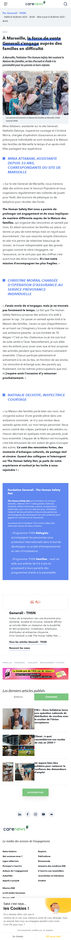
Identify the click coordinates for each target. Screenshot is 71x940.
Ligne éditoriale (11, 861)
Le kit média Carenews (14, 893)
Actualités (8, 875)
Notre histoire (10, 851)
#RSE (5, 32)
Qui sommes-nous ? (12, 856)
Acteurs (18, 696)
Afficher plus (35, 792)
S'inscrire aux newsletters (51, 871)
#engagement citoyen (52, 663)
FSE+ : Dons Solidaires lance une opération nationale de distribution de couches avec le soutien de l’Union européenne (51, 716)
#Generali (20, 663)
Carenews (51, 696)
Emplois (42, 851)
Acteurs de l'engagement (15, 871)
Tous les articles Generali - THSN (28, 641)
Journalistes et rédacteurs (51, 875)
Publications (44, 856)
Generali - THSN (16, 13)
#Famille (7, 663)
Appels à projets (11, 880)
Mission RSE (9, 888)
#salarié (32, 663)
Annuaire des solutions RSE (51, 866)
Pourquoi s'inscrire (12, 866)
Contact (42, 880)
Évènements (44, 861)
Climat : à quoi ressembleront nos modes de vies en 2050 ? (49, 739)
